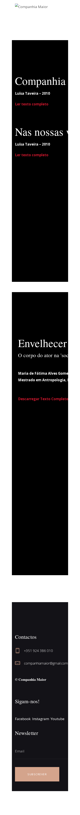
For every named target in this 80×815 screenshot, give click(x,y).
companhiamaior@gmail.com (46, 663)
